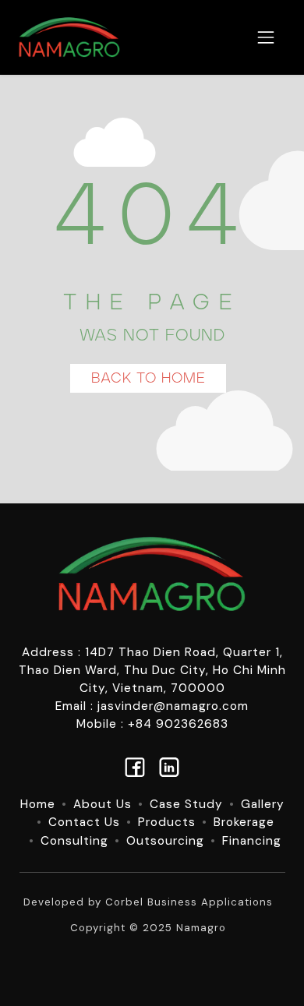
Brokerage (244, 822)
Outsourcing (165, 841)
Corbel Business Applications (189, 902)
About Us (102, 804)
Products (167, 822)
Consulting (74, 841)
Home (37, 804)
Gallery (263, 804)
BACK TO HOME (148, 378)
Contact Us (84, 822)
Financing (251, 841)
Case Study (186, 804)
